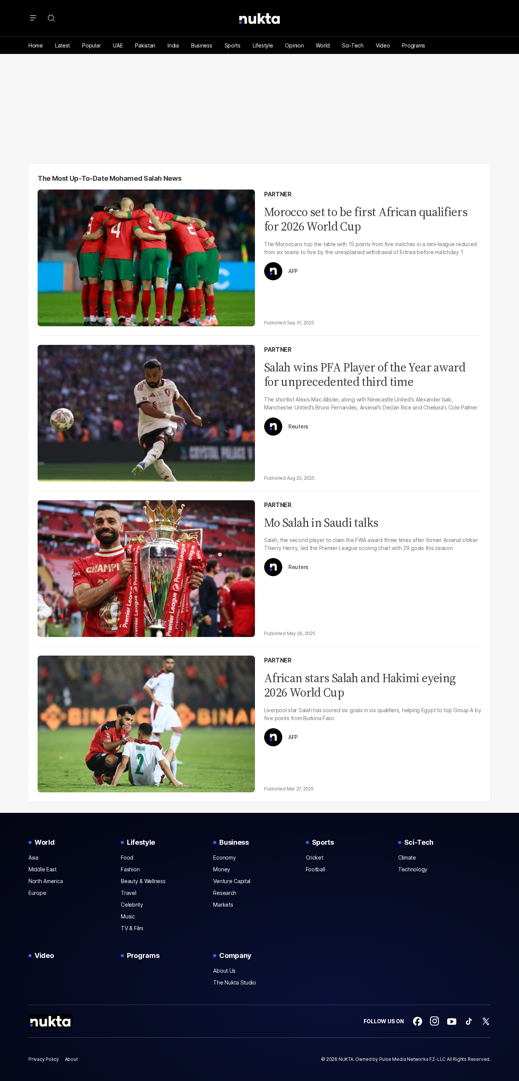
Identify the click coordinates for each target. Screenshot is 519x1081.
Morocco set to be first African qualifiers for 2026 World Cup (365, 219)
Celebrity (132, 904)
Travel (128, 893)
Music (128, 916)
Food (127, 857)
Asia (33, 857)
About (71, 1059)
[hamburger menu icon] (33, 18)
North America (45, 881)
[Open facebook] (417, 1021)
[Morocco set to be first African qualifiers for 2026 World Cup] (146, 257)
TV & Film (132, 928)
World (323, 45)
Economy (224, 857)
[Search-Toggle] (51, 18)
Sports (233, 45)
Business (201, 45)
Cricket (314, 857)
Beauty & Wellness (143, 881)
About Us (224, 970)
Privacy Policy (43, 1059)
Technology (412, 869)
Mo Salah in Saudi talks (321, 522)
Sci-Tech (353, 45)
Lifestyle (263, 45)
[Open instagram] (434, 1021)
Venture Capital (231, 881)
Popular (91, 45)
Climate (407, 857)
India (173, 45)
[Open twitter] (486, 1021)
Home (35, 45)
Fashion (130, 869)
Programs (413, 45)
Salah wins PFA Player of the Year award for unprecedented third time (364, 374)
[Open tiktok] (468, 1021)
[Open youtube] (451, 1021)
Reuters (298, 427)
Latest (62, 45)
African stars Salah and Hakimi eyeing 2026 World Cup (360, 685)
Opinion (294, 45)
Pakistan (145, 45)
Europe (37, 893)
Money (221, 869)
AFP (293, 271)
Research (224, 893)
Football (315, 869)
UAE (118, 45)
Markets (223, 904)
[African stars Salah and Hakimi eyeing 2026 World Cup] (146, 723)
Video (383, 45)
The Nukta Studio (234, 982)
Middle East (42, 869)
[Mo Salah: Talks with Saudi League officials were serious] (146, 568)
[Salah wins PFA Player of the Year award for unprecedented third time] (146, 412)
